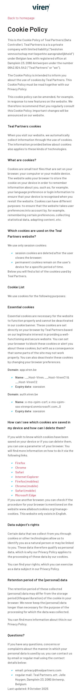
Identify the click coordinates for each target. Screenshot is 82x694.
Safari (19, 472)
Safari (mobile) (25, 490)
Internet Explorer (27, 476)
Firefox (20, 463)
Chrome (20, 467)
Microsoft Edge (25, 495)
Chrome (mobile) (26, 486)
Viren (41, 8)
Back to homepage (21, 18)
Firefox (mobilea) (27, 481)
